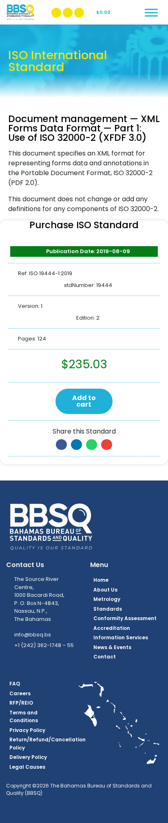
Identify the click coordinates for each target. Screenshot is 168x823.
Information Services (120, 637)
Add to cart (84, 401)
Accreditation (111, 628)
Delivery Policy (28, 757)
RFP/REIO (21, 702)
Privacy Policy (27, 730)
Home (100, 579)
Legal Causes (27, 766)
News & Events (112, 647)
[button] (61, 444)
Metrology (106, 599)
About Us (105, 589)
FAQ (14, 683)
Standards (107, 608)
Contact (104, 656)
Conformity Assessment (125, 618)
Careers (20, 693)
